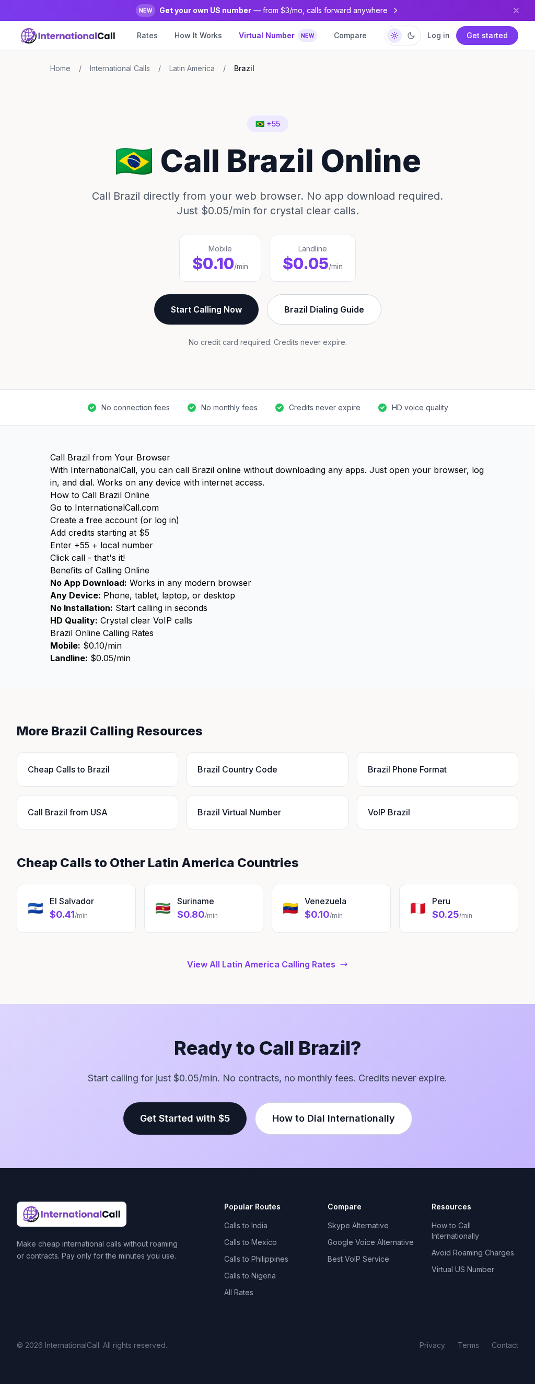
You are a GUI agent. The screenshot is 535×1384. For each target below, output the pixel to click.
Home (60, 68)
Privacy (432, 1345)
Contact (505, 1345)
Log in (438, 35)
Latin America (192, 68)
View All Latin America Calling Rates (261, 964)
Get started (487, 35)
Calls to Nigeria (250, 1275)
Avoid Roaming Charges (473, 1252)
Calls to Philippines (256, 1258)
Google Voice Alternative (371, 1242)
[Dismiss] (516, 10)
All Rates (238, 1292)
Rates (147, 35)
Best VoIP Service (358, 1258)
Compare (350, 35)
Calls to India (246, 1225)
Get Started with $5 (185, 1118)
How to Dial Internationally (333, 1118)
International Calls (120, 68)
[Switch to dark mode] (403, 35)
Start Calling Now (206, 309)
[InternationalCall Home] (68, 35)
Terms (468, 1345)
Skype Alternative (358, 1225)
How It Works (198, 35)
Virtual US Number (463, 1269)
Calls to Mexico (250, 1242)
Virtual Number (277, 35)
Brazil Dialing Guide (324, 309)
